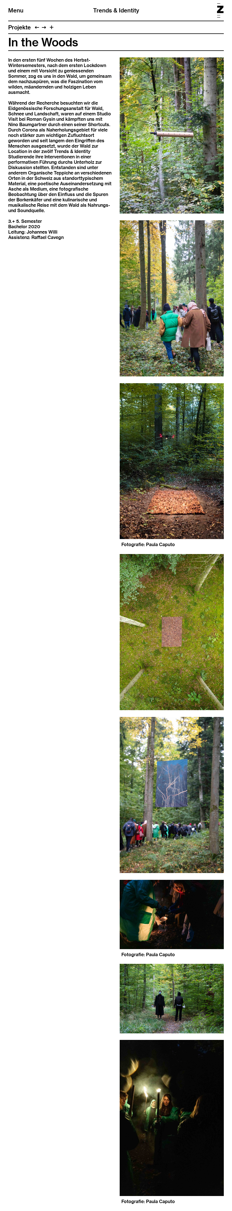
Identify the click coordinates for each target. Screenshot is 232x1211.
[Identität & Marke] (37, 27)
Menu (15, 10)
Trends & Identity (116, 10)
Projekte (19, 27)
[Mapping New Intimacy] (44, 27)
